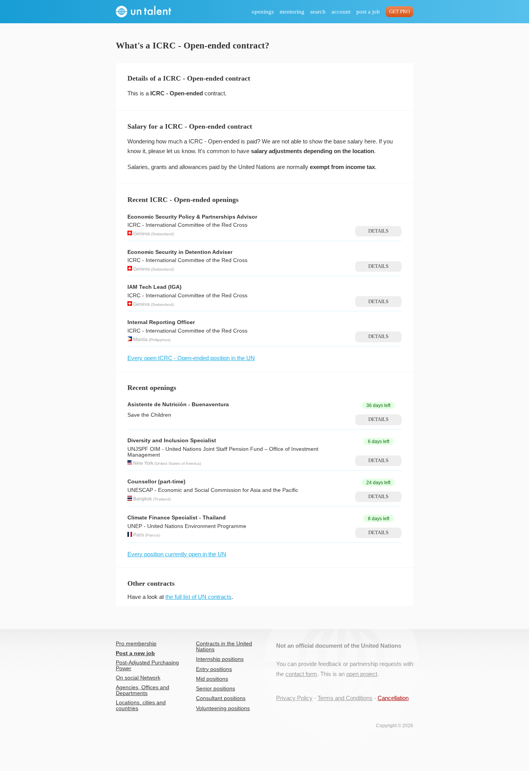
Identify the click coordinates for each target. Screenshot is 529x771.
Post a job (368, 12)
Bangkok (142, 499)
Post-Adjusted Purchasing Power (147, 665)
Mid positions (212, 679)
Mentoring (292, 12)
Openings (263, 12)
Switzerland (162, 234)
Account (340, 12)
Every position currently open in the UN (176, 554)
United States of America (178, 463)
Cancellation (393, 698)
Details (378, 231)
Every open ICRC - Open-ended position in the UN (191, 358)
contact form (301, 674)
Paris (138, 535)
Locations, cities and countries (141, 705)
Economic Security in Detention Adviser (179, 252)
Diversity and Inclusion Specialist (171, 440)
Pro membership (136, 644)
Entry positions (214, 669)
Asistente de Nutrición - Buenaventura (178, 404)
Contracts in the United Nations (224, 646)
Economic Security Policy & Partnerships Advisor (192, 217)
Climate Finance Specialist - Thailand (176, 518)
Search (318, 12)
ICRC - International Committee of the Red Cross (187, 225)
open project (361, 674)
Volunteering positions (223, 708)
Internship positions (220, 659)
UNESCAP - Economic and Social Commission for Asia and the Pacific (212, 490)
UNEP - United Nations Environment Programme (186, 526)
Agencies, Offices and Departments (142, 690)
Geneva (141, 233)
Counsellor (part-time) (156, 482)
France (152, 535)
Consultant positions (221, 698)
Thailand (162, 499)
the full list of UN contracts (198, 596)
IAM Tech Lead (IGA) (154, 287)
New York (143, 463)
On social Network (138, 678)
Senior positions (215, 689)
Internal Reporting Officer (161, 322)
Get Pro (399, 11)
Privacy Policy (294, 698)
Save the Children (149, 415)
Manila (140, 339)
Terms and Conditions (345, 698)
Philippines (159, 340)
